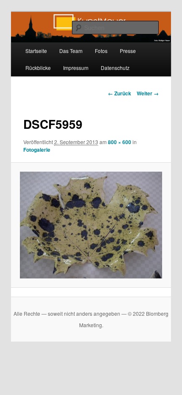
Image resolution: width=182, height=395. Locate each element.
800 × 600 (119, 142)
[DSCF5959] (91, 225)
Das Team (71, 50)
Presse (128, 50)
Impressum (75, 67)
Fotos (101, 50)
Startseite (36, 50)
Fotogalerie (36, 149)
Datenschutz (115, 67)
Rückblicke (38, 67)
